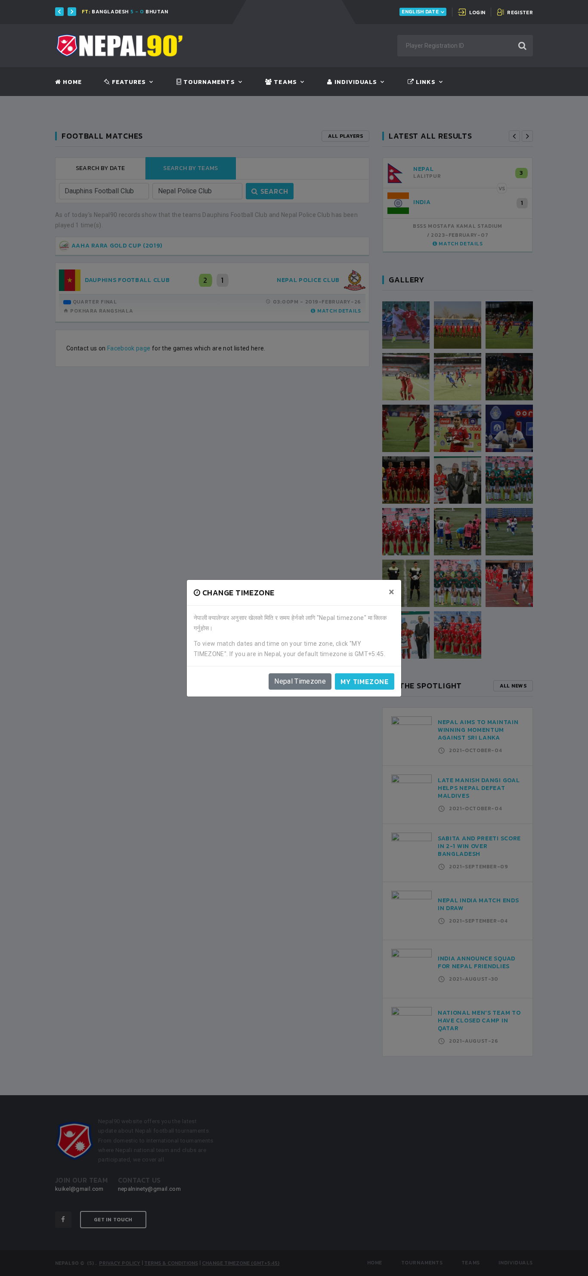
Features (128, 82)
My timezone (364, 681)
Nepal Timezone (300, 681)
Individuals (354, 82)
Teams (284, 82)
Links (425, 82)
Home (71, 82)
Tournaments (208, 82)
